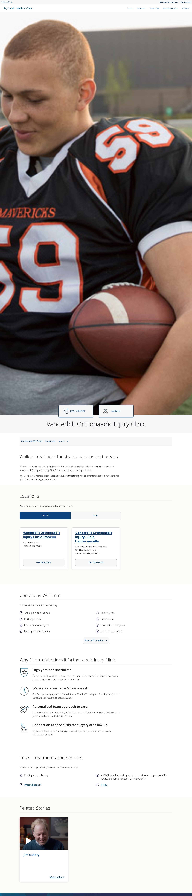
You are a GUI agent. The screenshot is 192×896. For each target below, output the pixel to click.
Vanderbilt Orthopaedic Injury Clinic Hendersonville (93, 536)
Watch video (56, 877)
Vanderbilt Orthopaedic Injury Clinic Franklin (41, 534)
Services (153, 8)
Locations (141, 8)
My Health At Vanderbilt (169, 2)
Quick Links (5, 2)
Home (130, 8)
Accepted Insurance (170, 8)
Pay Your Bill (185, 2)
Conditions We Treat (31, 441)
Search (186, 8)
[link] (44, 849)
